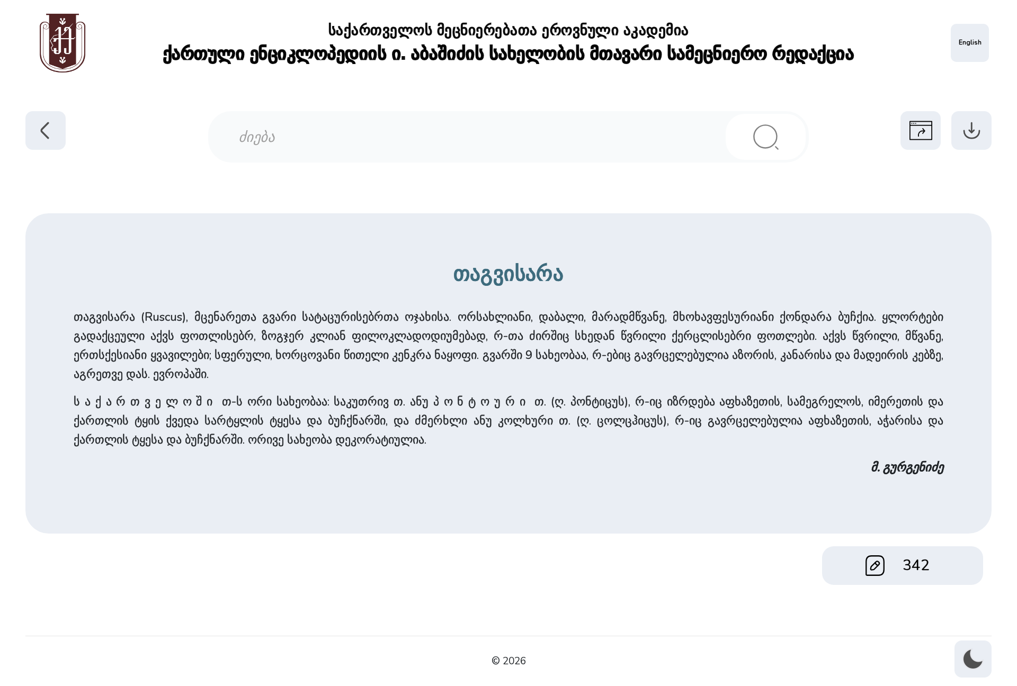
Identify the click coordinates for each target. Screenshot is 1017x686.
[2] (766, 136)
